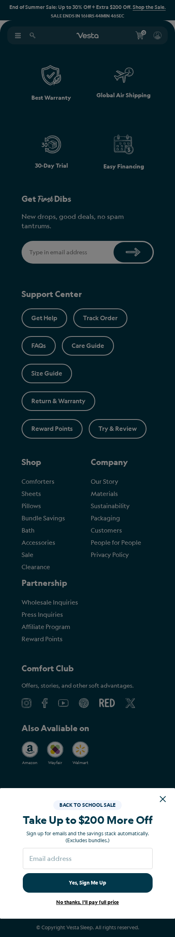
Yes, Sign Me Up (87, 883)
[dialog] (87, 468)
